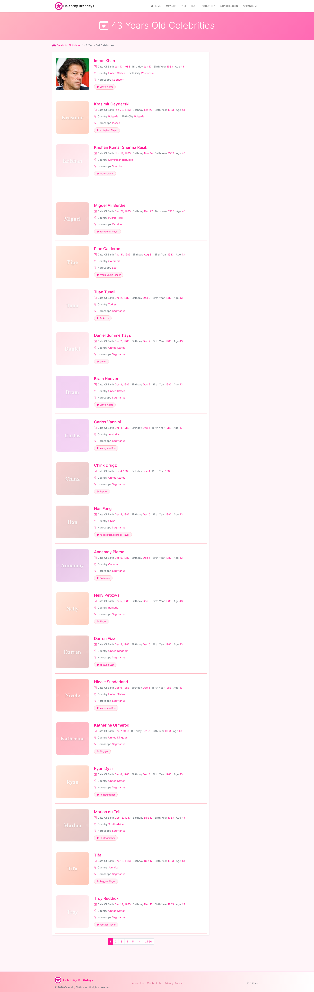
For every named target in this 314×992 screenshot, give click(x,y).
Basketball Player (108, 231)
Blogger (103, 751)
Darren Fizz (104, 638)
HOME (157, 6)
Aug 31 (148, 254)
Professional (106, 173)
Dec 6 (146, 687)
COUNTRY (209, 6)
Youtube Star (106, 664)
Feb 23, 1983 (123, 109)
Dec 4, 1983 (122, 427)
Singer (102, 621)
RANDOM (251, 6)
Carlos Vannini (107, 422)
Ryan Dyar (103, 768)
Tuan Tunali (104, 292)
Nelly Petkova (107, 595)
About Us (138, 983)
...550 (148, 941)
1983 (170, 66)
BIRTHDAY (189, 6)
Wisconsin (147, 73)
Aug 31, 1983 (123, 254)
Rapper (103, 491)
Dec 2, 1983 (122, 297)
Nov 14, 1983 (123, 153)
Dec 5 (146, 514)
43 (182, 66)
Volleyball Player (108, 130)
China (111, 521)
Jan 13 (148, 66)
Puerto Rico (115, 217)
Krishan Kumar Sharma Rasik (120, 147)
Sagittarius (118, 311)
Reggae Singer (107, 881)
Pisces (116, 123)
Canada (113, 564)
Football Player (107, 924)
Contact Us (154, 983)
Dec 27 (148, 211)
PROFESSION (230, 6)
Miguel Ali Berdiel (110, 205)
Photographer (107, 794)
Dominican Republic (120, 159)
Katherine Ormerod (111, 725)
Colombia (114, 261)
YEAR (172, 6)
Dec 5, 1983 (122, 514)
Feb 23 (148, 109)
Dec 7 (146, 731)
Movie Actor (106, 86)
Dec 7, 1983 (122, 731)
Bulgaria (113, 116)
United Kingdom (118, 651)
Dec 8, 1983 (122, 774)
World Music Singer (110, 274)
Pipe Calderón (107, 248)
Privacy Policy (173, 983)
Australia (113, 434)
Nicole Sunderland (111, 681)
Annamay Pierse (109, 552)
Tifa (97, 855)
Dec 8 (146, 774)
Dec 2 (146, 297)
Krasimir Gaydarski (111, 104)
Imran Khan (104, 60)
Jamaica (113, 867)
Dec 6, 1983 (122, 687)
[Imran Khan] (72, 74)
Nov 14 (148, 153)
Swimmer (104, 578)
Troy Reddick (106, 898)
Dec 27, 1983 (123, 211)
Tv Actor (104, 318)
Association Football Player (114, 534)
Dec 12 (148, 817)
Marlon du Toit (107, 811)
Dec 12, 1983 (123, 817)
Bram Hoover (106, 378)
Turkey (112, 304)
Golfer (102, 361)
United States (116, 73)
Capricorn (118, 79)
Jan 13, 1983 (122, 66)
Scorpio (117, 166)
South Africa (116, 824)
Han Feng (103, 508)
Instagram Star (107, 448)
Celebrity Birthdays (78, 6)
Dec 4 (146, 427)
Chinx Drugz (105, 465)
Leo (114, 267)
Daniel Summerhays (112, 335)
